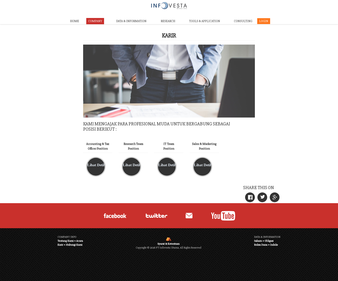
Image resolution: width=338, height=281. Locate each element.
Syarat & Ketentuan (168, 243)
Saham (258, 240)
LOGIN (263, 21)
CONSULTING (243, 21)
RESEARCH (168, 21)
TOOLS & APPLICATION (204, 21)
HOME (74, 21)
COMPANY (95, 21)
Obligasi (269, 240)
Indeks (274, 244)
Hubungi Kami (74, 244)
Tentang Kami (66, 240)
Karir (60, 244)
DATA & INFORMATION (131, 21)
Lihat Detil (95, 165)
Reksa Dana (260, 244)
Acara (79, 240)
